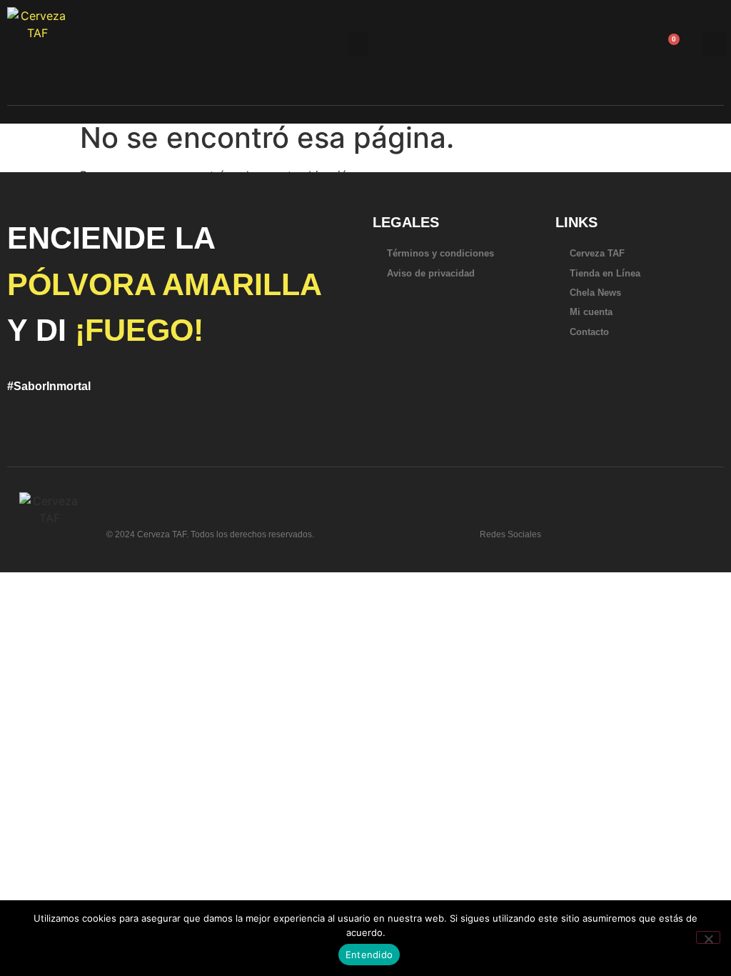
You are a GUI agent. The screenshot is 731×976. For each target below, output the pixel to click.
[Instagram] (635, 528)
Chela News (595, 292)
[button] (358, 44)
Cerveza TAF (597, 253)
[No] (708, 937)
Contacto (589, 332)
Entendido (369, 954)
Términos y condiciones (440, 253)
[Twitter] (589, 528)
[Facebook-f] (612, 528)
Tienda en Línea (605, 273)
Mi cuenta (591, 312)
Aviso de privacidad (431, 273)
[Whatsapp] (566, 528)
